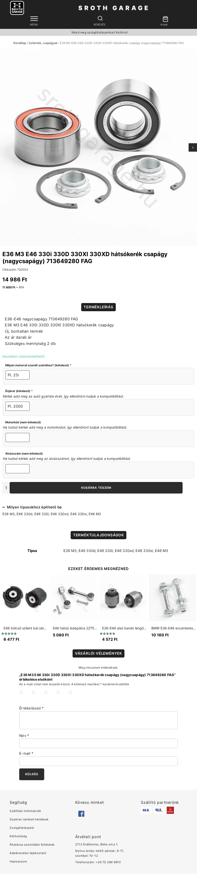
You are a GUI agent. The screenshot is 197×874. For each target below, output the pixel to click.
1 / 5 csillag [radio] (25, 696)
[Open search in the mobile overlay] (99, 18)
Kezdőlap (19, 43)
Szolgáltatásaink (22, 828)
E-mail (26, 753)
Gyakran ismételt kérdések (29, 819)
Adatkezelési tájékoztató (28, 853)
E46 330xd (59, 514)
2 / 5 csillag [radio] (37, 696)
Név (24, 735)
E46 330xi (78, 514)
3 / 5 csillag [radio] (49, 696)
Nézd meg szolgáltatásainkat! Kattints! (100, 32)
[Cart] (164, 19)
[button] (164, 19)
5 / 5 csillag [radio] (74, 696)
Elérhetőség (18, 836)
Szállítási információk (25, 811)
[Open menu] (34, 19)
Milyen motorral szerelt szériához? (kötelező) (38, 365)
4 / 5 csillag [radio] (62, 696)
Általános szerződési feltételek (32, 844)
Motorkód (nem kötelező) (23, 422)
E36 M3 (8, 514)
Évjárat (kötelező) (19, 391)
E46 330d (24, 514)
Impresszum (18, 861)
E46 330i (41, 514)
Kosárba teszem (96, 487)
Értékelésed (31, 708)
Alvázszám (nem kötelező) (24, 453)
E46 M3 (95, 514)
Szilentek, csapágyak (43, 43)
